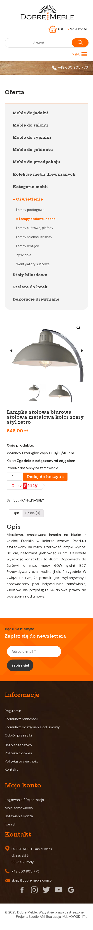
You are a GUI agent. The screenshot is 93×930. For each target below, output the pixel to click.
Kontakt (11, 769)
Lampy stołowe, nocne (37, 219)
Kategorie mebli (30, 186)
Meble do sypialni (32, 137)
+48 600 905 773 (73, 67)
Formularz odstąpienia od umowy (32, 727)
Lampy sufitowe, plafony (34, 228)
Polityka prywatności (22, 761)
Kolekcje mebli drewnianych (44, 174)
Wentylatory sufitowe (33, 264)
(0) (61, 29)
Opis (15, 513)
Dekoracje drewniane (36, 299)
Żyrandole (23, 255)
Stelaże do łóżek (30, 287)
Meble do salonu (30, 125)
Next (81, 350)
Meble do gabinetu (33, 149)
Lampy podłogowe (30, 210)
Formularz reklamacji (21, 719)
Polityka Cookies (18, 753)
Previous (11, 350)
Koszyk (10, 824)
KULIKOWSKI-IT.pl (75, 917)
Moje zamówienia (19, 808)
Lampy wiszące (27, 246)
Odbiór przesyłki (18, 735)
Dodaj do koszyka (45, 476)
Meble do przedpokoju (36, 162)
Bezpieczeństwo (18, 745)
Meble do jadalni (31, 113)
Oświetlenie (29, 199)
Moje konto (77, 29)
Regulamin (13, 710)
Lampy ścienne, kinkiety (34, 237)
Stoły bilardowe (30, 275)
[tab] (16, 513)
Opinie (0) (32, 513)
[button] (76, 54)
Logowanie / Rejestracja (24, 799)
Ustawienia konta (19, 816)
